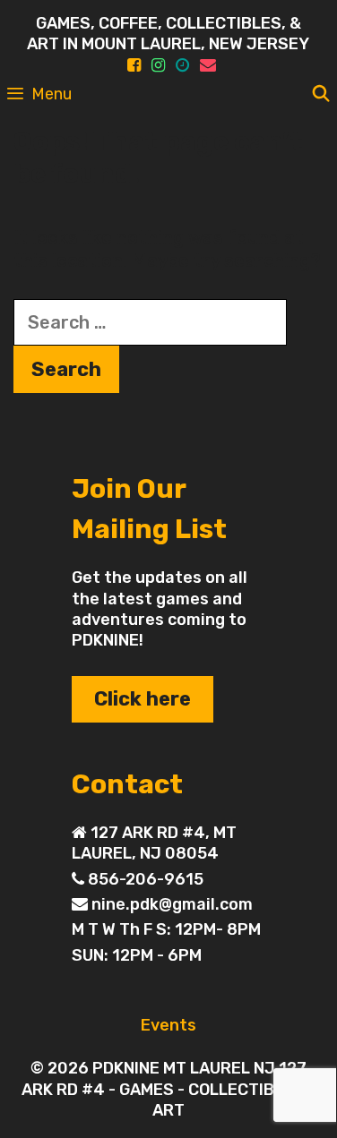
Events (168, 1025)
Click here (142, 699)
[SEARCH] (321, 94)
